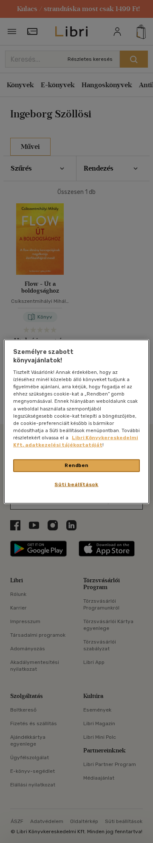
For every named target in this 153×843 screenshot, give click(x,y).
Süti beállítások (76, 484)
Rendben (76, 465)
